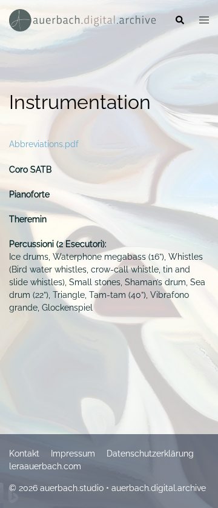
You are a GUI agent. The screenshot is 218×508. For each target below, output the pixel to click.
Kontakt (24, 453)
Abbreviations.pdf (44, 144)
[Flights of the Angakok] (82, 19)
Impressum (73, 453)
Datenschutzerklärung (150, 453)
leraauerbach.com (45, 466)
